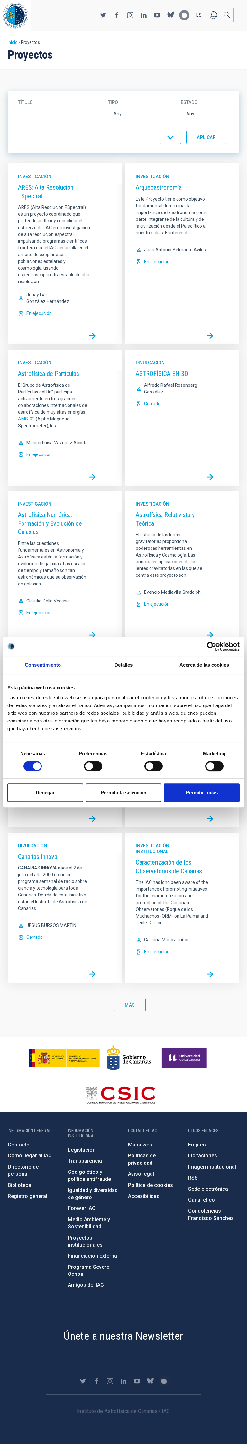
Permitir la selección (123, 792)
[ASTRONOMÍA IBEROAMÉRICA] (92, 818)
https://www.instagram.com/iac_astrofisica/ (130, 15)
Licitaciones (202, 1156)
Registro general (27, 1196)
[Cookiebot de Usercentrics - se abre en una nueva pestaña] (211, 646)
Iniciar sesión (213, 15)
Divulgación (150, 362)
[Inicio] (15, 15)
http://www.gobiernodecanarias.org (128, 1058)
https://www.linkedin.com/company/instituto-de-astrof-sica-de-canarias (144, 15)
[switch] (93, 766)
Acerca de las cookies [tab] (204, 665)
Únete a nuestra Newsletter (123, 1335)
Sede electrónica (208, 1189)
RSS (193, 1178)
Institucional (152, 851)
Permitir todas (202, 792)
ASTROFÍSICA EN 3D (162, 373)
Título (25, 102)
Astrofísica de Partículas (48, 373)
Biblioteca (19, 1185)
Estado (189, 102)
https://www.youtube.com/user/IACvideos (157, 15)
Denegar (45, 792)
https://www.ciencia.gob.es (64, 1058)
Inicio (13, 42)
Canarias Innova (37, 856)
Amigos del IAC (86, 1285)
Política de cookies (150, 1185)
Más (130, 1004)
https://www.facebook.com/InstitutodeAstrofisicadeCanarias (117, 15)
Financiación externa (92, 1256)
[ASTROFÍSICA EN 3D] (210, 477)
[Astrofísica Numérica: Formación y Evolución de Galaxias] (92, 635)
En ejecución (39, 313)
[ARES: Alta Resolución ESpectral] (92, 335)
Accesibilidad (144, 1196)
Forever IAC (82, 1208)
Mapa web (140, 1145)
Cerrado (152, 403)
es (199, 15)
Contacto (19, 1145)
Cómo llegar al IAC (30, 1156)
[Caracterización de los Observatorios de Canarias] (210, 974)
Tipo (113, 102)
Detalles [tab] (123, 665)
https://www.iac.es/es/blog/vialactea (184, 15)
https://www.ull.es (185, 1058)
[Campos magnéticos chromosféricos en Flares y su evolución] (210, 818)
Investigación (34, 176)
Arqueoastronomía (159, 187)
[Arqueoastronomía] (210, 335)
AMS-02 (26, 418)
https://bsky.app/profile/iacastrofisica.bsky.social (171, 15)
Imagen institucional (212, 1167)
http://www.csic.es (120, 1095)
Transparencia (85, 1161)
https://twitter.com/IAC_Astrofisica (103, 15)
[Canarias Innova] (92, 974)
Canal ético (201, 1200)
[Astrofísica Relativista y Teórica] (210, 635)
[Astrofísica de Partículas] (92, 477)
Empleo (197, 1145)
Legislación (82, 1150)
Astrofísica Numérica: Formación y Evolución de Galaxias (50, 523)
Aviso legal (141, 1174)
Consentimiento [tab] (43, 665)
